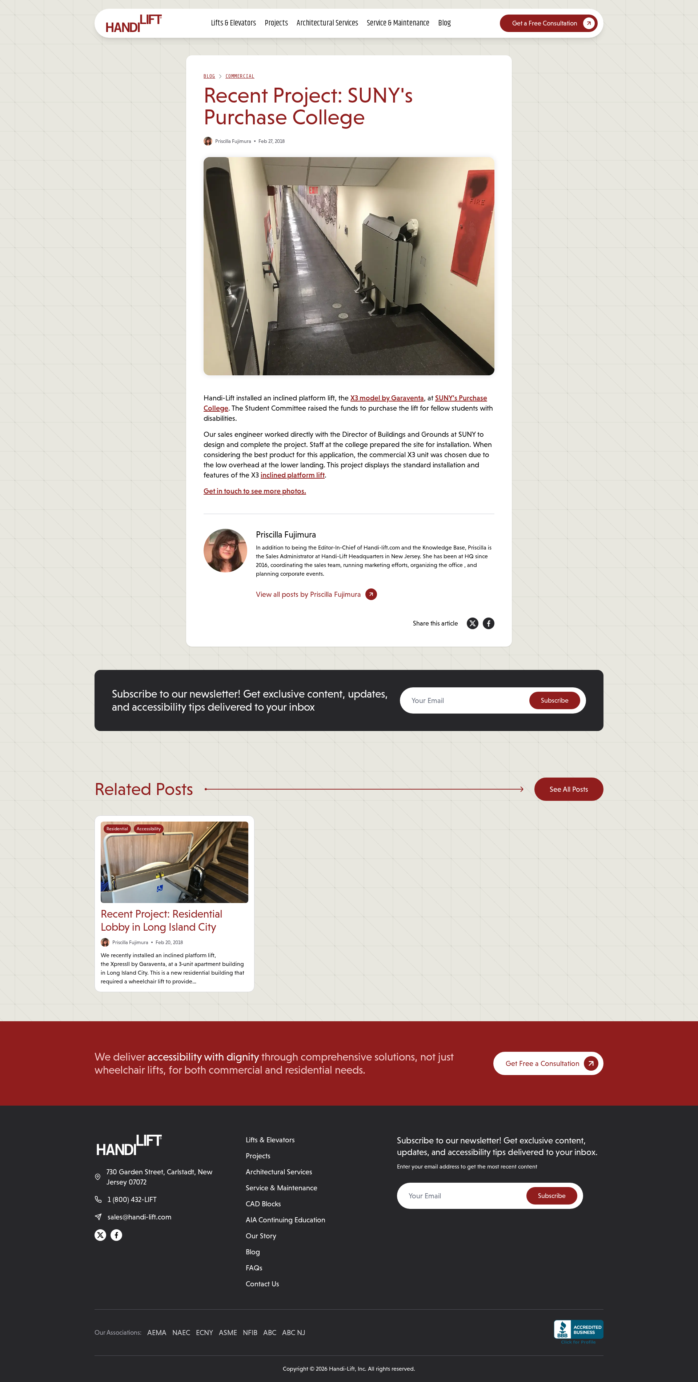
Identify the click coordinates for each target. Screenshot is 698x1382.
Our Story (261, 1236)
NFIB (250, 1333)
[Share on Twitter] (472, 623)
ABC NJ (293, 1333)
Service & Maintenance (398, 23)
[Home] (134, 23)
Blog (444, 23)
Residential (117, 828)
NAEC (181, 1333)
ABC (269, 1333)
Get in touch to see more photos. (255, 491)
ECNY (204, 1333)
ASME (228, 1333)
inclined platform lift (293, 475)
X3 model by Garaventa (387, 398)
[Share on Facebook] (488, 623)
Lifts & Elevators (233, 23)
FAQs (254, 1268)
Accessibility (149, 828)
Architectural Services (327, 23)
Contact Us (262, 1284)
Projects (276, 23)
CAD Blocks (263, 1204)
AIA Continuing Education (285, 1220)
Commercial (239, 76)
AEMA (157, 1333)
